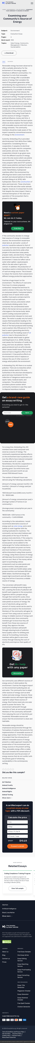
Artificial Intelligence (9, 909)
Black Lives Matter (8, 912)
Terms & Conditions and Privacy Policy (13, 1032)
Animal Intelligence (9, 788)
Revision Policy (16, 1035)
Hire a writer (17, 673)
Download (9, 53)
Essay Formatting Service (23, 976)
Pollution (24, 45)
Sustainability (15, 47)
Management (15, 45)
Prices (4, 962)
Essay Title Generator (21, 986)
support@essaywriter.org (10, 1016)
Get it (27, 413)
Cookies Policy (6, 1035)
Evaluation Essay (17, 34)
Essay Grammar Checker (23, 999)
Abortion (5, 905)
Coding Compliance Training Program (17, 873)
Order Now (17, 228)
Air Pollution (6, 782)
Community (24, 43)
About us (5, 952)
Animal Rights (7, 791)
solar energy (18, 526)
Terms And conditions (20, 415)
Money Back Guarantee (9, 1037)
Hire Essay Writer (23, 955)
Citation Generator (24, 1007)
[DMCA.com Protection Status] (6, 943)
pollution (5, 245)
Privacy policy (29, 415)
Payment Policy (17, 1033)
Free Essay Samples (24, 952)
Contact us (6, 958)
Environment (11, 9)
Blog (3, 955)
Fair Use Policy (6, 1033)
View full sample (17, 888)
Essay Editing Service (22, 960)
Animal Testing (7, 795)
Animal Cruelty (7, 785)
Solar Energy (20, 9)
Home (4, 9)
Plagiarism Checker (24, 991)
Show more (6, 916)
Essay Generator (23, 994)
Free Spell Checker (24, 1003)
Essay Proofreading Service (24, 971)
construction (25, 182)
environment (19, 135)
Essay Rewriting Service (23, 965)
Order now (17, 846)
